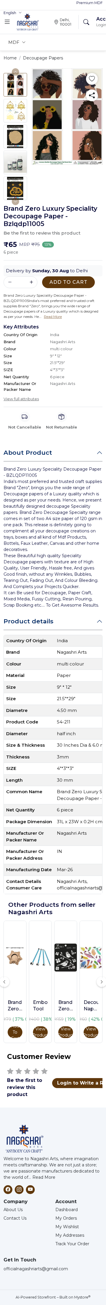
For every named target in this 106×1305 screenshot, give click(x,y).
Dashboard (66, 1209)
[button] (13, 13)
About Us (13, 1209)
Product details (28, 621)
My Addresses (69, 1235)
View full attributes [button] (21, 398)
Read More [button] (53, 316)
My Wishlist (67, 1226)
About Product (28, 452)
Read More (43, 1177)
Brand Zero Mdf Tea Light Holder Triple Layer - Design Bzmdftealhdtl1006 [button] (15, 1005)
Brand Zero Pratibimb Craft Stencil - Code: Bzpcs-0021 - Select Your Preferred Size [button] (65, 1005)
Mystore (82, 1297)
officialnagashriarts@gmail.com (36, 1268)
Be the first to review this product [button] (42, 233)
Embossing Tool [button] (40, 1005)
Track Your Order (72, 1243)
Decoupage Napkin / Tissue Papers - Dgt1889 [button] (91, 1005)
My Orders (66, 1218)
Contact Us (15, 1218)
